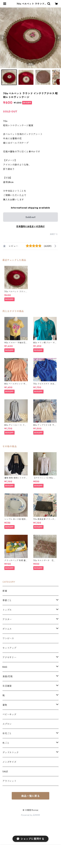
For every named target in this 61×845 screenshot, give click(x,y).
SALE (5, 771)
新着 (5, 590)
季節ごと (7, 600)
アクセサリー (9, 657)
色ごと (6, 743)
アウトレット (9, 781)
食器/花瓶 (8, 676)
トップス (7, 609)
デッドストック (11, 752)
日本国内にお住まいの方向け (30, 226)
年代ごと (7, 733)
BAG (5, 666)
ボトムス (7, 628)
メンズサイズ (9, 762)
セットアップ (9, 647)
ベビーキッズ (9, 714)
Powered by (27, 815)
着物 (5, 705)
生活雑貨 (7, 686)
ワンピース (8, 638)
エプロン (7, 724)
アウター (7, 619)
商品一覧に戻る (30, 795)
